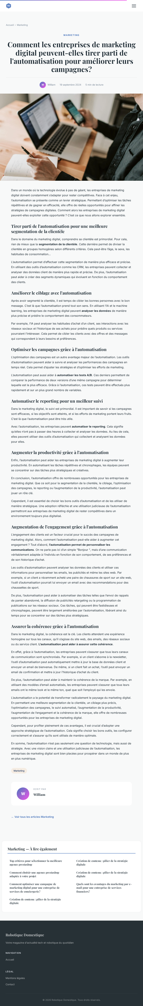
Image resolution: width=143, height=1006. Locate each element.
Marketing (22, 25)
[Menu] (133, 6)
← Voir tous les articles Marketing (32, 816)
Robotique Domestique (25, 934)
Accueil (10, 25)
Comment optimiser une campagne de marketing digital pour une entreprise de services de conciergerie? (35, 887)
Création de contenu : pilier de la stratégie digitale (35, 901)
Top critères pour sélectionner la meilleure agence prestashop (36, 862)
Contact (10, 984)
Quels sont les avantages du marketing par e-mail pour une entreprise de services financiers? (104, 887)
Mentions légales (15, 978)
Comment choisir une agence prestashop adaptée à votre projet (34, 874)
